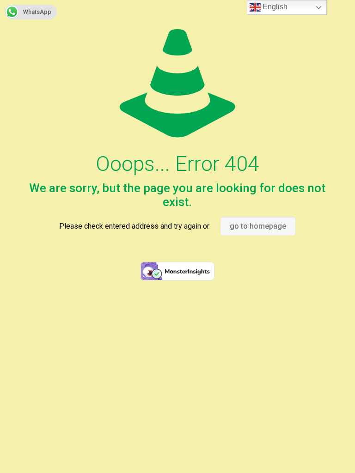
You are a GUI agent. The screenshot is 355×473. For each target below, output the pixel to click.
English (274, 7)
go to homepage (258, 226)
